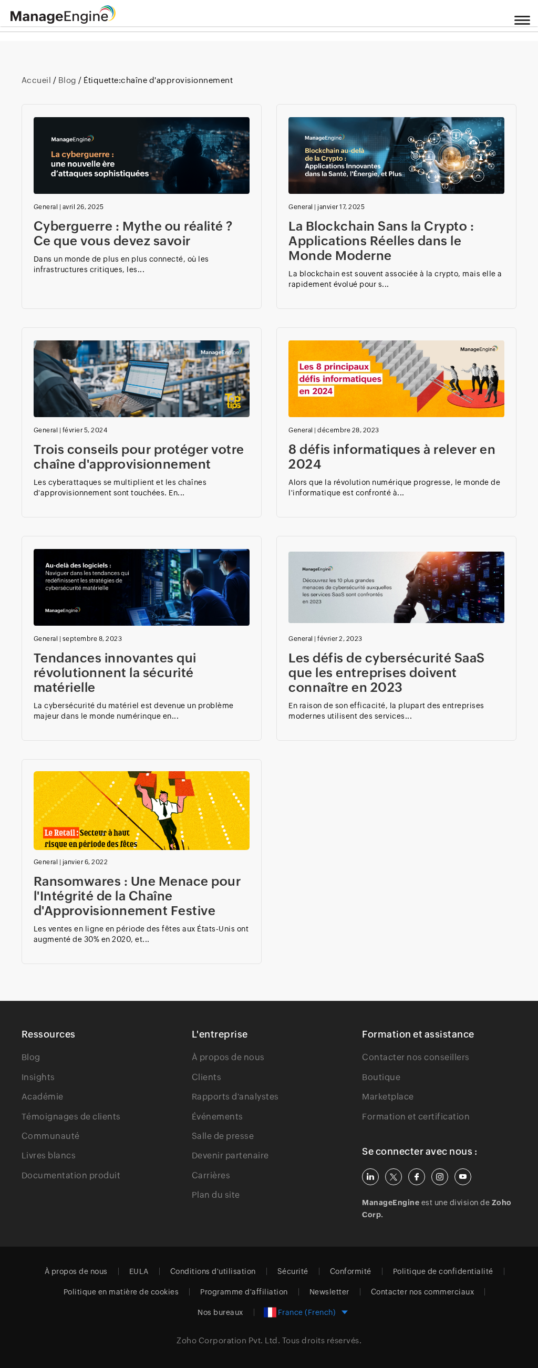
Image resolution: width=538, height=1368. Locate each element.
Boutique (381, 1077)
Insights (38, 1077)
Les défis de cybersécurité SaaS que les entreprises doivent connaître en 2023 (386, 673)
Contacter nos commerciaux (422, 1292)
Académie (43, 1097)
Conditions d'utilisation (213, 1271)
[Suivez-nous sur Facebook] (416, 1176)
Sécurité (292, 1271)
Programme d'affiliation (244, 1292)
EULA (139, 1271)
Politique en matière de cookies (121, 1292)
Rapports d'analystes (235, 1097)
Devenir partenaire (230, 1155)
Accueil (37, 80)
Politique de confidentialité (443, 1271)
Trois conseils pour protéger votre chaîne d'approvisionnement (139, 456)
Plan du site (216, 1195)
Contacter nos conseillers (416, 1057)
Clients (207, 1077)
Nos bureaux (220, 1312)
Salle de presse (223, 1136)
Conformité (350, 1271)
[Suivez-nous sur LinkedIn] (370, 1176)
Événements (217, 1117)
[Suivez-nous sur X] (393, 1176)
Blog (67, 80)
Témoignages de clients (71, 1117)
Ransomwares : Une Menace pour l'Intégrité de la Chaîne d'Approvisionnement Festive (137, 896)
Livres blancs (49, 1155)
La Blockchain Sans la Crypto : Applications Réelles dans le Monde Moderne (381, 241)
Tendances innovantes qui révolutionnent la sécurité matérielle (115, 673)
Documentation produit (71, 1175)
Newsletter (329, 1292)
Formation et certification (416, 1117)
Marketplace (388, 1097)
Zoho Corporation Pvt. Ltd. (228, 1340)
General (46, 207)
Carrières (211, 1175)
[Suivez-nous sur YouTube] (462, 1176)
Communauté (51, 1136)
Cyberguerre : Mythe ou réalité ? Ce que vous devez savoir (133, 233)
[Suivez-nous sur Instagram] (439, 1176)
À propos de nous (228, 1057)
